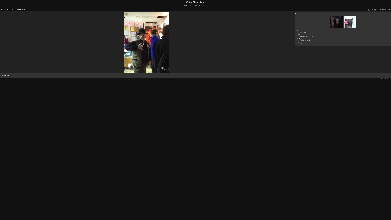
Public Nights (11, 10)
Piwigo (389, 78)
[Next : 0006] (385, 9)
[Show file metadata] (374, 9)
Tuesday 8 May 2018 (305, 32)
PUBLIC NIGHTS (307, 36)
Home (3, 10)
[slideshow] (372, 9)
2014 (19, 10)
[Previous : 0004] (382, 9)
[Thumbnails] (380, 9)
